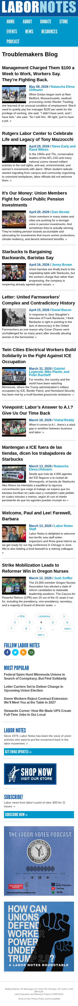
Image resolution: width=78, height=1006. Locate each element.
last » (41, 634)
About (27, 22)
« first (21, 616)
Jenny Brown (62, 264)
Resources (49, 32)
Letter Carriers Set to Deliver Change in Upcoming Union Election (33, 688)
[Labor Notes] (39, 7)
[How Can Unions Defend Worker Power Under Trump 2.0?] (39, 969)
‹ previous (44, 616)
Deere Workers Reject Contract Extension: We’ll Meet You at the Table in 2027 (36, 700)
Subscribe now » (16, 814)
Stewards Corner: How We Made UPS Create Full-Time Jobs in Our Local (37, 712)
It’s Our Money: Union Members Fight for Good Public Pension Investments (34, 199)
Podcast (13, 42)
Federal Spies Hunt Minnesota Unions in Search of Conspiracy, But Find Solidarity (35, 676)
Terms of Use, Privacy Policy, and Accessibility (39, 999)
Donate (45, 22)
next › (68, 628)
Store (63, 22)
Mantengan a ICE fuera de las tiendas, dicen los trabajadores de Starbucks (36, 453)
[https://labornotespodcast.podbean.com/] (39, 894)
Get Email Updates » (18, 751)
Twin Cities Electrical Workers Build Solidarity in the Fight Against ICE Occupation (39, 355)
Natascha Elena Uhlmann (52, 88)
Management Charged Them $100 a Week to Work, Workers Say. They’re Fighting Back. (38, 73)
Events (12, 32)
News (29, 32)
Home (11, 22)
